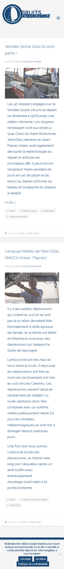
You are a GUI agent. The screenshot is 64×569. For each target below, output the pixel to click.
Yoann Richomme (18, 217)
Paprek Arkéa (29, 211)
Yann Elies (48, 211)
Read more (49, 223)
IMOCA (22, 233)
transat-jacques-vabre (34, 500)
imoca (12, 211)
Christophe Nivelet (31, 61)
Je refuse (41, 559)
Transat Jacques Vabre (30, 522)
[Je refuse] (60, 554)
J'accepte (25, 559)
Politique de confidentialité (32, 564)
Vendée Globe (32, 233)
